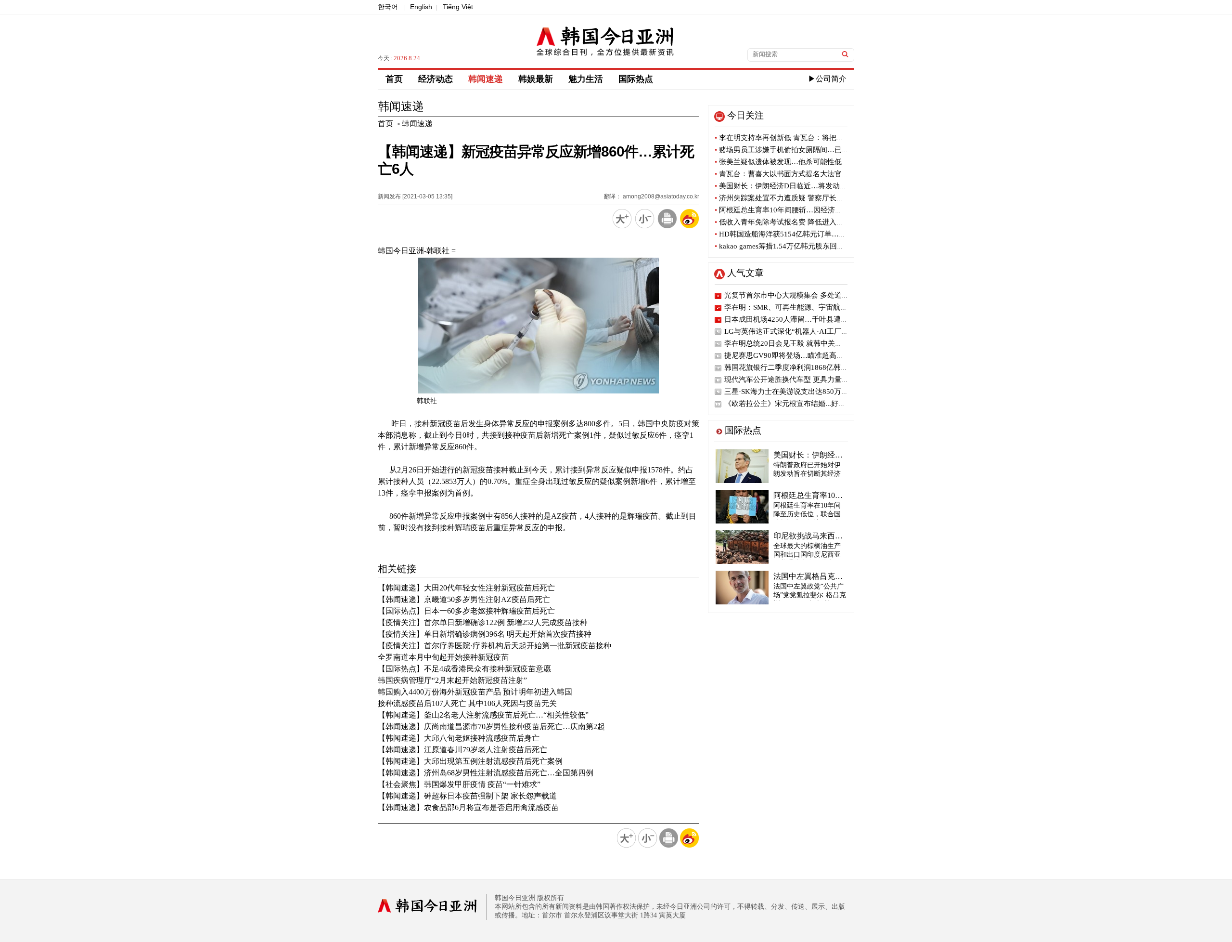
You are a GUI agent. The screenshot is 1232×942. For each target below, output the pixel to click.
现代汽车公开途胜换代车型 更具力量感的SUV (797, 379)
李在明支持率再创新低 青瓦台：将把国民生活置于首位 (804, 138)
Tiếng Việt (458, 7)
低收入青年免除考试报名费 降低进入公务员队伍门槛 (801, 222)
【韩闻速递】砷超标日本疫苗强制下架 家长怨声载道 (467, 796)
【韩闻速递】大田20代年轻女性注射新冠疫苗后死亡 (466, 588)
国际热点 (635, 79)
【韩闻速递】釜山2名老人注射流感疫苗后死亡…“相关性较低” (483, 715)
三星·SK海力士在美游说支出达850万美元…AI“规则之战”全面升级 (829, 391)
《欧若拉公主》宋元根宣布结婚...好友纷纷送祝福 (803, 403)
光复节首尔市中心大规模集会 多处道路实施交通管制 (808, 295)
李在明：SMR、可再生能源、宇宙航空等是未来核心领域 (814, 307)
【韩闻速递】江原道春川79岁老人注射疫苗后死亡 (462, 750)
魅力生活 (585, 79)
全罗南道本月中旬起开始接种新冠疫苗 (443, 657)
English (421, 7)
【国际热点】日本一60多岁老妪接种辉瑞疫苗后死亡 (466, 611)
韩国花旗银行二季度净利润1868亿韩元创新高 (797, 367)
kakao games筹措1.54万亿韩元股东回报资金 (787, 246)
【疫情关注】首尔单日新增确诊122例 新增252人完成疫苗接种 (483, 622)
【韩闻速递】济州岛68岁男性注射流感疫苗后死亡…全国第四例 (485, 773)
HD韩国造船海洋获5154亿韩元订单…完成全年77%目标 (805, 234)
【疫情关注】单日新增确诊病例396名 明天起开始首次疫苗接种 (484, 634)
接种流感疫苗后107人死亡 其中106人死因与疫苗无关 (467, 703)
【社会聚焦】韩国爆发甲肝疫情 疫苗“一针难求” (459, 784)
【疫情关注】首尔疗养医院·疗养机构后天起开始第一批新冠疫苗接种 (494, 645)
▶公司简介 (827, 79)
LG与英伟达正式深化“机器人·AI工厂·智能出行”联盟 (807, 331)
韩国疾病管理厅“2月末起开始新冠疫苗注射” (452, 680)
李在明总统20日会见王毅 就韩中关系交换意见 (797, 343)
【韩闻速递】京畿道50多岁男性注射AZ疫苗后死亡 (464, 599)
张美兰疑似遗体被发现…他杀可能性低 (778, 162)
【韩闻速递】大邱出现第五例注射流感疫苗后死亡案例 (470, 761)
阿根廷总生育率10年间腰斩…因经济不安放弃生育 (796, 210)
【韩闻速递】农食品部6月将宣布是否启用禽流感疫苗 (468, 807)
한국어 (388, 7)
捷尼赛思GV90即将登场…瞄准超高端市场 (791, 355)
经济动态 (435, 79)
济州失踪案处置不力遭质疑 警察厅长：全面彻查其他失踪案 (812, 198)
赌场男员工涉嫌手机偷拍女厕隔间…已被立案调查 (796, 150)
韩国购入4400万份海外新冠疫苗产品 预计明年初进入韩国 (475, 692)
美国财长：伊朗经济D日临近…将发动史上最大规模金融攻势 (813, 186)
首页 (394, 79)
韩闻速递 (485, 79)
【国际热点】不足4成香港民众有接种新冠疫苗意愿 (464, 669)
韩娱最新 (535, 79)
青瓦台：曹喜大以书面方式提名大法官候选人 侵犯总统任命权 (815, 174)
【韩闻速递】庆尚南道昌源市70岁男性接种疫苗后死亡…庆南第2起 (491, 726)
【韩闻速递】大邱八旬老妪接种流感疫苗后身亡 (458, 738)
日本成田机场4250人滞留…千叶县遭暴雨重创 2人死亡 (810, 319)
